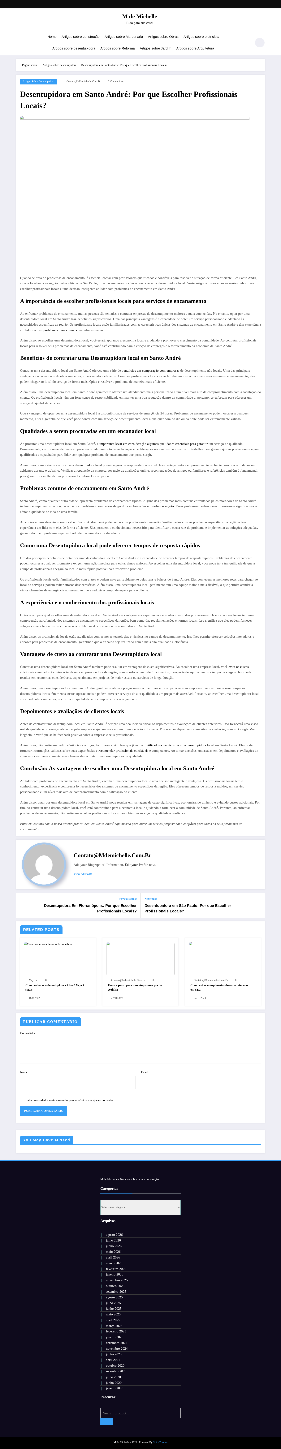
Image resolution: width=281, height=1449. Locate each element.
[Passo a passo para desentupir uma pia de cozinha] (140, 958)
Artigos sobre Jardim (155, 48)
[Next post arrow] (259, 905)
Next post (151, 898)
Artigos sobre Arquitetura (195, 48)
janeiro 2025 (114, 1337)
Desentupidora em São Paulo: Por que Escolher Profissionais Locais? (188, 908)
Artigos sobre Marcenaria (124, 37)
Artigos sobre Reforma (117, 48)
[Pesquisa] (247, 43)
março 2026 (114, 1263)
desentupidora (84, 465)
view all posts (83, 874)
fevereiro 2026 (116, 1269)
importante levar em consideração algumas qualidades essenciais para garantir (153, 444)
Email (144, 1072)
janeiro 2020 (114, 1388)
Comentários (27, 1033)
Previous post (128, 898)
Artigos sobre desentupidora (73, 48)
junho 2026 (114, 1246)
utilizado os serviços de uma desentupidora (176, 745)
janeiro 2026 (114, 1274)
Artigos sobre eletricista (201, 37)
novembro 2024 (117, 1348)
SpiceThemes (160, 1442)
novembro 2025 (117, 1280)
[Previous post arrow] (21, 905)
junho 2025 (114, 1308)
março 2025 (114, 1326)
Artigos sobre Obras (163, 37)
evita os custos (238, 667)
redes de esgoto (163, 506)
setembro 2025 (116, 1291)
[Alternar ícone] (19, 43)
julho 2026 (113, 1240)
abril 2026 (113, 1257)
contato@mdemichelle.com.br (84, 81)
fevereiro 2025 (116, 1331)
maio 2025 (113, 1314)
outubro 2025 (115, 1286)
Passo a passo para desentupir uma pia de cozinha (135, 987)
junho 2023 (114, 1354)
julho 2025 (113, 1303)
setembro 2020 (116, 1371)
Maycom (33, 980)
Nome (24, 1072)
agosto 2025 (114, 1297)
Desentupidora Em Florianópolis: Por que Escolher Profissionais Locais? (90, 908)
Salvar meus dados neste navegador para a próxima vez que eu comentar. (70, 1100)
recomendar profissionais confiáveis (123, 750)
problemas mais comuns (60, 330)
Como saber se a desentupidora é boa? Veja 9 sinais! (54, 987)
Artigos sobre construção (81, 37)
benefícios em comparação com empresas (150, 370)
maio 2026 (113, 1252)
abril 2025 (113, 1320)
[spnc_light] (260, 42)
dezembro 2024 (116, 1343)
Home (52, 37)
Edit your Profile (136, 865)
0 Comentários (116, 81)
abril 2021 (113, 1360)
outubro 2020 (115, 1365)
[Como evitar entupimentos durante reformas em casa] (223, 958)
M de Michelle (139, 16)
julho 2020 (113, 1377)
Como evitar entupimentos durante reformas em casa (219, 987)
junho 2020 (114, 1383)
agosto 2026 (114, 1235)
